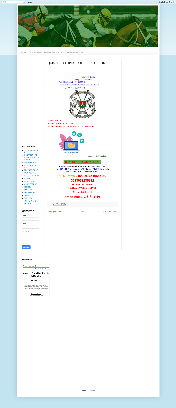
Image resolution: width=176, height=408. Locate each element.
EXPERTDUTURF (31, 170)
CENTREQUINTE (30, 155)
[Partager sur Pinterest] (64, 204)
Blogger (92, 390)
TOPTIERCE (29, 198)
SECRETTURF (29, 193)
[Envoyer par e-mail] (54, 204)
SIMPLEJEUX (29, 195)
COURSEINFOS (30, 163)
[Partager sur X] (59, 204)
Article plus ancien (110, 212)
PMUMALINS (29, 190)
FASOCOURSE (30, 173)
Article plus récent (55, 212)
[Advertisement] (30, 100)
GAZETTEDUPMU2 (31, 176)
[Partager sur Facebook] (62, 204)
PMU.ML (27, 187)
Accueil (23, 52)
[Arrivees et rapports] (69, 88)
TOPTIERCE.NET (30, 201)
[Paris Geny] (80, 88)
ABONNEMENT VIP (74, 52)
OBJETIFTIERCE (30, 184)
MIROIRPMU (29, 181)
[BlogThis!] (57, 204)
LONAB (27, 179)
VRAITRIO (28, 204)
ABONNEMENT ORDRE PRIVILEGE (46, 52)
